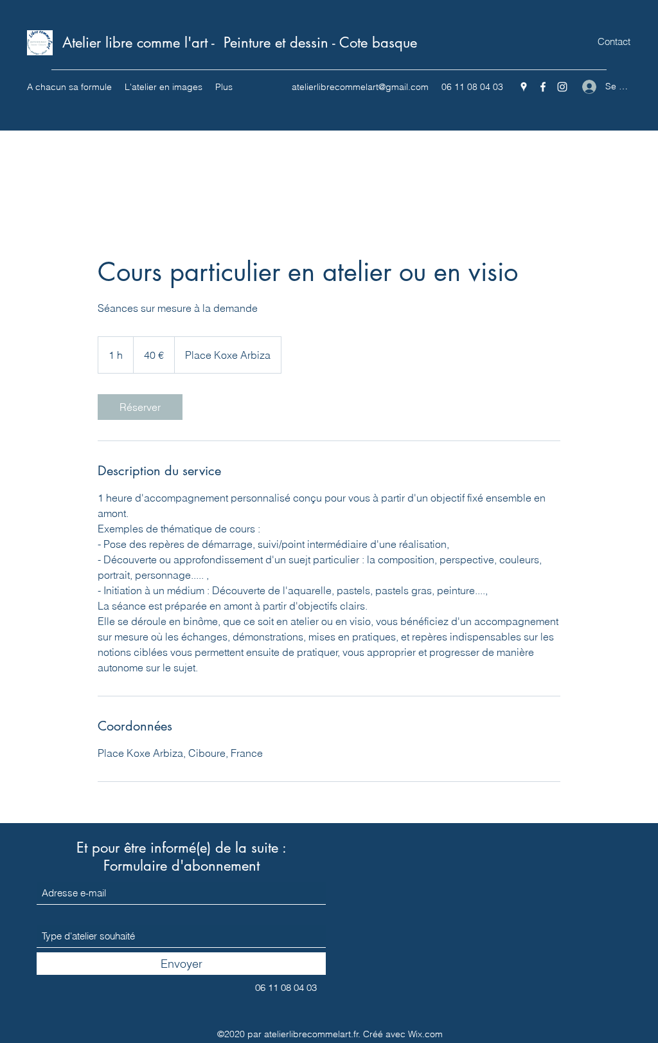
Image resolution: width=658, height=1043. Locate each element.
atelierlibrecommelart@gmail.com (360, 87)
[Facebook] (543, 86)
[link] (140, 407)
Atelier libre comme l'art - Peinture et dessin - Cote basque (239, 42)
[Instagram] (562, 86)
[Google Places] (523, 86)
